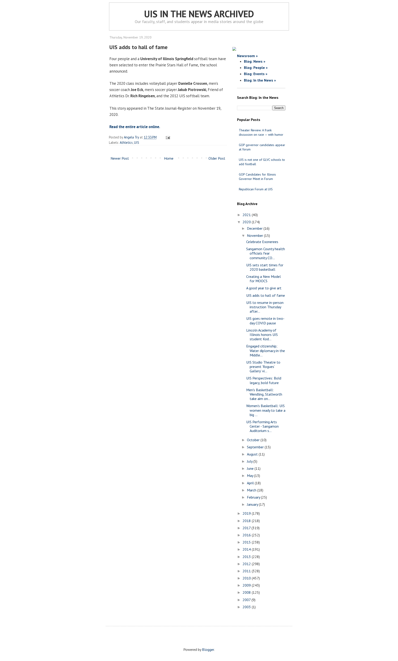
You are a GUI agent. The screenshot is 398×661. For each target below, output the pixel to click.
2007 (247, 599)
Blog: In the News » (260, 80)
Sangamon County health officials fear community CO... (265, 253)
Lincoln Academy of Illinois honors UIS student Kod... (262, 334)
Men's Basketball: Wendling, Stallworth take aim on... (264, 394)
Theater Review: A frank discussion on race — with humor (261, 132)
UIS (136, 142)
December (255, 228)
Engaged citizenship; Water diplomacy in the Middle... (265, 350)
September (256, 447)
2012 (247, 563)
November (255, 235)
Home (168, 158)
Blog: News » (254, 61)
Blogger (208, 649)
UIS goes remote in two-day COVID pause (265, 320)
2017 (247, 528)
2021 (247, 214)
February (254, 497)
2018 (247, 520)
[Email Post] (167, 137)
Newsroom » (247, 55)
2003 (247, 607)
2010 (247, 578)
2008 (247, 592)
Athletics (126, 142)
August (253, 454)
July (250, 461)
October (253, 440)
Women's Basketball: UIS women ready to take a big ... (265, 410)
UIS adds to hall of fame (265, 295)
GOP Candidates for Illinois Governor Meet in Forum (257, 176)
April (251, 483)
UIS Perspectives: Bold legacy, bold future (263, 380)
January (253, 504)
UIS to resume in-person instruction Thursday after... (265, 307)
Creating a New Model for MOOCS (263, 278)
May (250, 475)
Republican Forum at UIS (256, 189)
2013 (247, 556)
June (251, 468)
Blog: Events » (255, 73)
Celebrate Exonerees (262, 241)
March (252, 490)
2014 (247, 549)
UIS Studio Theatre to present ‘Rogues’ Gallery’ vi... (263, 366)
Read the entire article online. (134, 126)
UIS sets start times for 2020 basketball (264, 267)
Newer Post (120, 158)
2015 (247, 542)
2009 (247, 585)
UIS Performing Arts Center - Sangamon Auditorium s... (262, 426)
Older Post (216, 158)
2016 (247, 535)
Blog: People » (256, 67)
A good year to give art (263, 288)
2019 (247, 513)
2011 (247, 571)
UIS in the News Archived (199, 14)
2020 (247, 222)
